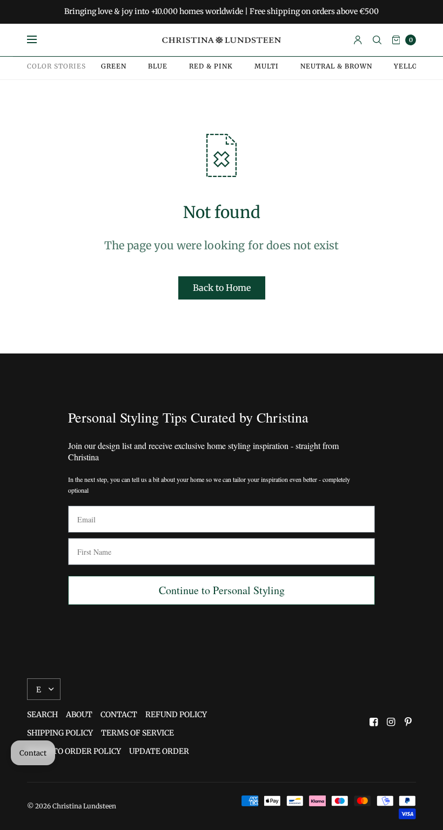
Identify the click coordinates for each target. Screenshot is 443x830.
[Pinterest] (408, 722)
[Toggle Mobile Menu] (39, 40)
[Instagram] (391, 722)
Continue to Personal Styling (222, 590)
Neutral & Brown (336, 66)
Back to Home (222, 287)
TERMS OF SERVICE (137, 733)
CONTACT (118, 714)
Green (113, 66)
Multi (266, 66)
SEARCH (42, 714)
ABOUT (79, 714)
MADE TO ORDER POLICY (74, 751)
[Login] (358, 40)
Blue (157, 66)
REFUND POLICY (176, 714)
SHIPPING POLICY (60, 733)
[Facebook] (374, 722)
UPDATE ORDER (159, 751)
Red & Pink (211, 66)
